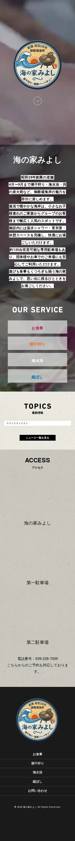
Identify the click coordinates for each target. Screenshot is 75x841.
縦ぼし (37, 781)
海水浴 (37, 772)
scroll (38, 101)
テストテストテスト (17, 423)
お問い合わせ (37, 791)
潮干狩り (37, 763)
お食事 (37, 754)
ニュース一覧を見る (37, 437)
